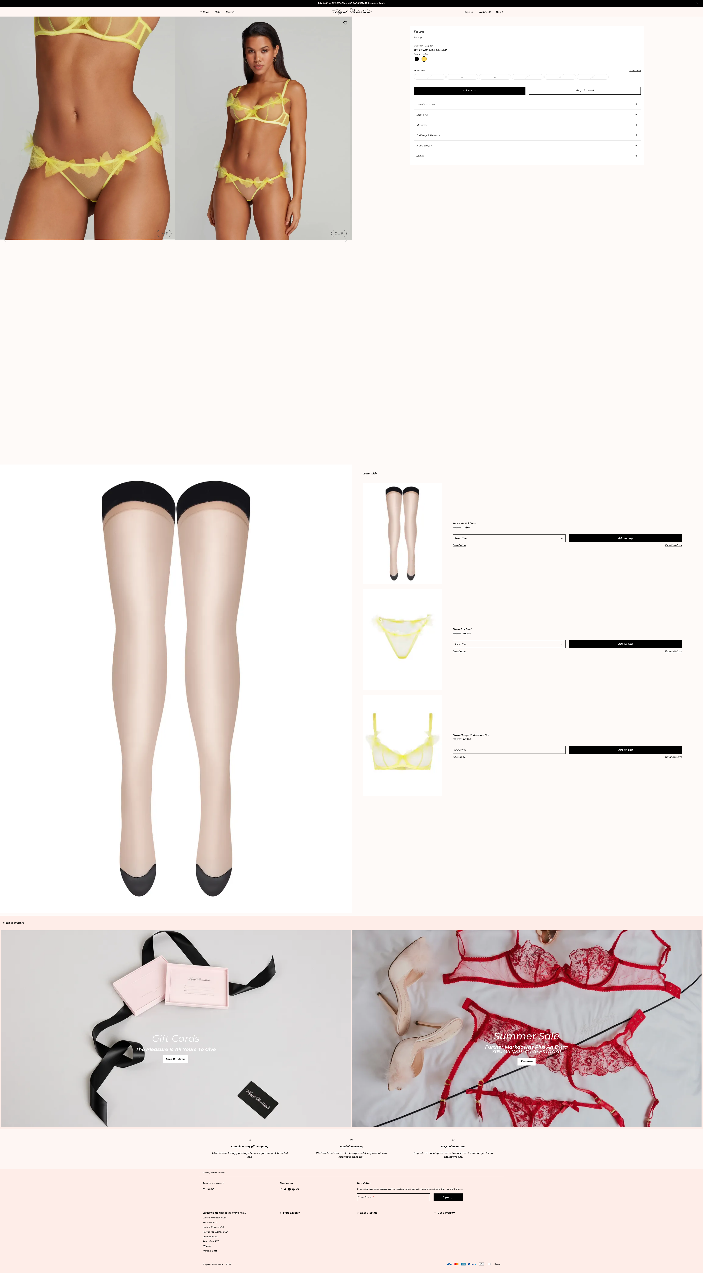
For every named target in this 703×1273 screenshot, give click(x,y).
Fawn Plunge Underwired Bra (471, 735)
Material (421, 124)
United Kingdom (215, 1217)
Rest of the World (215, 1232)
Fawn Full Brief (462, 629)
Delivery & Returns (428, 135)
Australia (211, 1241)
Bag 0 (499, 12)
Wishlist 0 (485, 12)
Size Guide (459, 545)
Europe (210, 1222)
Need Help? (424, 145)
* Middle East (210, 1250)
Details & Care (425, 104)
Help (218, 12)
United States (213, 1227)
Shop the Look (584, 90)
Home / (207, 1172)
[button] (469, 12)
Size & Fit (422, 114)
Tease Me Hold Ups (464, 523)
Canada (210, 1236)
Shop (206, 12)
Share (420, 155)
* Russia (207, 1246)
